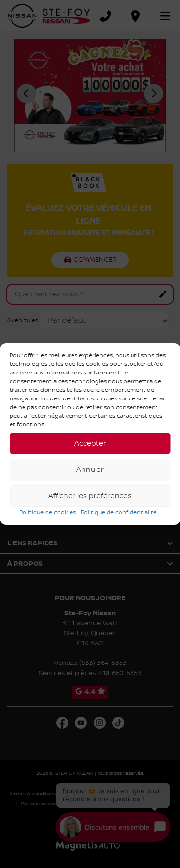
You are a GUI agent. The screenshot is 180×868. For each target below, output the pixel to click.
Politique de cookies (47, 512)
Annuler (90, 470)
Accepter (90, 443)
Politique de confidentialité (118, 512)
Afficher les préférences (90, 496)
